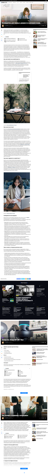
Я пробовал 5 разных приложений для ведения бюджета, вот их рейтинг (24, 80)
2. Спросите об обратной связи (23, 435)
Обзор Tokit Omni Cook (39, 438)
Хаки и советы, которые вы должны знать (10, 41)
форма (28, 217)
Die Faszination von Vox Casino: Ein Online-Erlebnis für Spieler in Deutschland (26, 75)
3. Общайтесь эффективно (9, 436)
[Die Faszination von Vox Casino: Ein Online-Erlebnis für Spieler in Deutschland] (21, 76)
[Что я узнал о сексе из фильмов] (35, 46)
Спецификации (7, 375)
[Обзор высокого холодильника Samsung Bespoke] (34, 425)
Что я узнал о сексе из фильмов (42, 45)
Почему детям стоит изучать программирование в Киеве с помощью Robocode (17, 309)
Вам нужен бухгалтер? (22, 38)
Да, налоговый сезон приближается (10, 38)
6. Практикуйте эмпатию (22, 437)
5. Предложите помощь (8, 437)
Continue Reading (24, 468)
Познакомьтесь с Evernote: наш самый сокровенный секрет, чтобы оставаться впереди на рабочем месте (42, 349)
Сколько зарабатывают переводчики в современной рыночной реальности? (41, 309)
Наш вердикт (21, 371)
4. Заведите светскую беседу (23, 436)
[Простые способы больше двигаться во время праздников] (34, 364)
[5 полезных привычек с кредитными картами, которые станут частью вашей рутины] (35, 43)
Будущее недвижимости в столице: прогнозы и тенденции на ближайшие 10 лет (24, 299)
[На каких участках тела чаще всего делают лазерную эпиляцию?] (35, 36)
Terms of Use (15, 0)
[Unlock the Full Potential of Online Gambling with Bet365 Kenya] (12, 300)
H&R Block (22, 144)
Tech (37, 287)
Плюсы (20, 370)
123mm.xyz (4, 2)
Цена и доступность (8, 374)
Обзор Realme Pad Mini (39, 359)
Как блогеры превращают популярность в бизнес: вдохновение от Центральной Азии (29, 309)
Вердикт (20, 374)
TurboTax (13, 167)
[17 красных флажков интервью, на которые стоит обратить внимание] (35, 39)
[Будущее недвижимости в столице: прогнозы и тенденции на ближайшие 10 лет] (25, 290)
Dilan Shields (7, 25)
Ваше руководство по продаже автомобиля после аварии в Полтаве (8, 293)
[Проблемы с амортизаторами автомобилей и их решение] (34, 353)
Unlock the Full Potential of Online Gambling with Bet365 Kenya (5, 300)
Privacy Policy (10, 0)
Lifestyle (4, 290)
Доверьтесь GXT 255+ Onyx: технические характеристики (22, 376)
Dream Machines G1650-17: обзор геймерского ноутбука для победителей (41, 290)
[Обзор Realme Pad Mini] (34, 360)
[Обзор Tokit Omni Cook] (34, 439)
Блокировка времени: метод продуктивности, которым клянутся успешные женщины (41, 357)
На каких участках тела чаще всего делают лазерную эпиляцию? (42, 36)
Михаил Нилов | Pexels (11, 213)
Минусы (7, 371)
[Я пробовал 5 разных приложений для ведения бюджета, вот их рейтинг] (34, 429)
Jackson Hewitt (27, 144)
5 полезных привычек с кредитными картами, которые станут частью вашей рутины (42, 43)
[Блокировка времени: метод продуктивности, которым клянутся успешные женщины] (34, 357)
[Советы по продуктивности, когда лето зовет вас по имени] (35, 32)
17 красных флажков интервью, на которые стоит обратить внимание (42, 39)
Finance (3, 413)
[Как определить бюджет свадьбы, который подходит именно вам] (34, 436)
